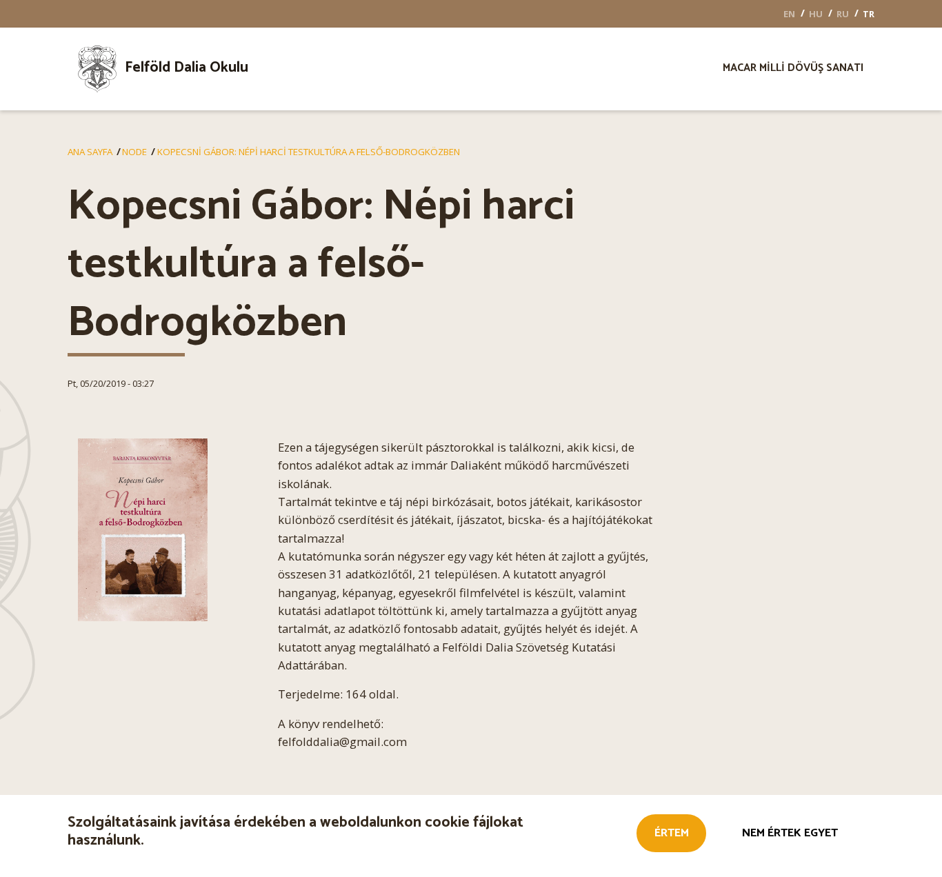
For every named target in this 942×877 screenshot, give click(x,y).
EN (789, 14)
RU (842, 14)
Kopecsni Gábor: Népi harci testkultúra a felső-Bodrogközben (308, 151)
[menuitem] (183, 69)
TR (868, 14)
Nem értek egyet (790, 833)
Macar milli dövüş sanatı (793, 70)
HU (816, 14)
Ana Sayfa (90, 151)
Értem (671, 833)
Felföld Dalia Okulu (186, 67)
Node (134, 151)
